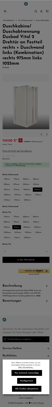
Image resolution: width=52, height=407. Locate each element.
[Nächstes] (46, 134)
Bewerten (6, 159)
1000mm (26, 190)
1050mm (7, 195)
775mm (16, 179)
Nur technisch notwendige (27, 373)
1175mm (17, 200)
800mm (26, 179)
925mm (36, 184)
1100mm (28, 195)
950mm (7, 190)
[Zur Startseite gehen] (26, 4)
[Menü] (5, 11)
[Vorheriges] (41, 134)
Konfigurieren (26, 381)
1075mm (18, 195)
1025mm (37, 190)
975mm (17, 190)
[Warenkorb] (46, 11)
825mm (36, 179)
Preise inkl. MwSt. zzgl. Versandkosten (17, 151)
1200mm (27, 200)
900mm (26, 184)
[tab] (25, 290)
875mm (16, 184)
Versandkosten (9, 395)
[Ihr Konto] (41, 11)
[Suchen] (35, 11)
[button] (34, 272)
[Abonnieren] (46, 339)
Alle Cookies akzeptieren (26, 389)
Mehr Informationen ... (26, 367)
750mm (7, 179)
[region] (26, 105)
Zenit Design (38, 403)
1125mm (38, 195)
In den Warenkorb (26, 260)
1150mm (7, 200)
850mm (7, 184)
